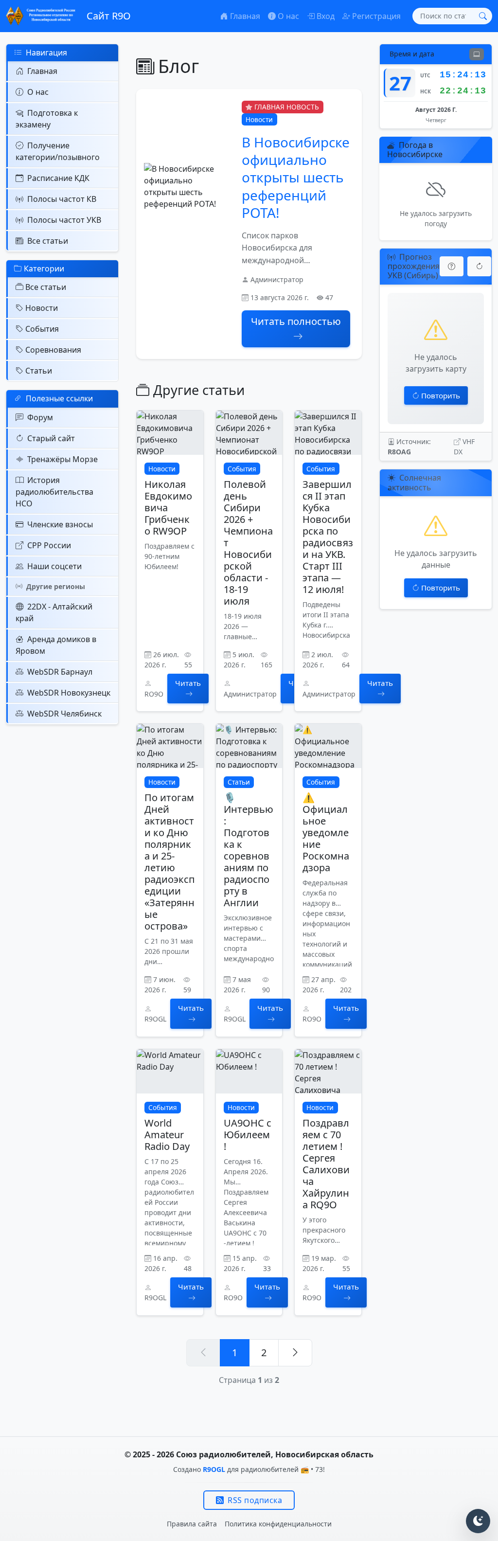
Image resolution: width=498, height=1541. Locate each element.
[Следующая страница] (295, 1352)
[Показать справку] (451, 266)
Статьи (38, 370)
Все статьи (47, 240)
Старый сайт (51, 438)
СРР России (49, 545)
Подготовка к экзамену (47, 119)
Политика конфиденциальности (278, 1523)
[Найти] (483, 16)
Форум (40, 417)
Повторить (440, 395)
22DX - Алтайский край (54, 612)
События (42, 328)
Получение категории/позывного (58, 151)
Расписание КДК (58, 178)
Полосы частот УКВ (64, 220)
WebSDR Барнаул (59, 671)
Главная (42, 71)
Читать (188, 683)
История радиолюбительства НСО (54, 492)
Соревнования (53, 349)
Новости (41, 308)
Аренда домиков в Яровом (56, 645)
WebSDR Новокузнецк (68, 692)
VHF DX (464, 446)
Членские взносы (60, 524)
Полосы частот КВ (61, 199)
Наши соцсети (54, 566)
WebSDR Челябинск (64, 713)
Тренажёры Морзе (62, 459)
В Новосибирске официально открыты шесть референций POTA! (296, 177)
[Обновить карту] (479, 266)
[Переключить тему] (478, 1521)
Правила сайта (192, 1523)
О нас (38, 92)
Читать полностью (296, 321)
